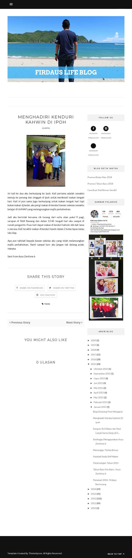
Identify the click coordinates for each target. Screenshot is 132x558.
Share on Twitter (63, 288)
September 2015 (102, 373)
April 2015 (99, 392)
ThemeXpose (35, 553)
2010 (93, 508)
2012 (93, 498)
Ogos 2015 (99, 378)
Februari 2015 (101, 402)
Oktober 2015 (101, 368)
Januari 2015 (100, 407)
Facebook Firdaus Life (93, 135)
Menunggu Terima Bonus (105, 450)
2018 (93, 349)
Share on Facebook (31, 288)
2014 (93, 489)
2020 (93, 340)
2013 (93, 493)
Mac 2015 (99, 397)
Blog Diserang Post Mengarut (108, 411)
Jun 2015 (98, 383)
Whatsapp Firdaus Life (93, 153)
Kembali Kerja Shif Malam (105, 456)
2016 (93, 359)
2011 (93, 503)
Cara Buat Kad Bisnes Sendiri (102, 190)
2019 (93, 345)
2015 (93, 364)
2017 (93, 354)
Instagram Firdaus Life (106, 135)
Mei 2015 (98, 388)
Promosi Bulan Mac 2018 (99, 177)
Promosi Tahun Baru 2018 (100, 183)
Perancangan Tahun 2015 (106, 463)
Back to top (115, 554)
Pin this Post (48, 295)
